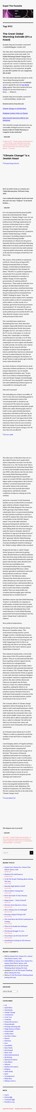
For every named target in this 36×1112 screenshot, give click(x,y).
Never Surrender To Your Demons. (15, 895)
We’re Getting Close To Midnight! (15, 910)
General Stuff (25, 141)
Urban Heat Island (7, 842)
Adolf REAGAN (9, 966)
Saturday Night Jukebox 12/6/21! (14, 886)
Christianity (8, 1010)
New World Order (20, 146)
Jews (31, 141)
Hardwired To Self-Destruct (13, 874)
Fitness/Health (9, 1024)
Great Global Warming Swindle (21, 143)
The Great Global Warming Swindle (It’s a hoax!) (17, 36)
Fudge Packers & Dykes (12, 1029)
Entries (8, 1097)
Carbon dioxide (8, 143)
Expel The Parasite (12, 6)
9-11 (5, 1005)
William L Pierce (10, 1081)
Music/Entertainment (11, 1055)
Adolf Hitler (8, 1008)
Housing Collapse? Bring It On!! (14, 914)
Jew (4, 146)
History (7, 1038)
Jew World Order (10, 146)
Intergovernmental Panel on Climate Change (15, 144)
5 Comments (17, 842)
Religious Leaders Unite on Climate (15, 113)
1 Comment (11, 148)
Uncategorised (9, 1076)
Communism (8, 1015)
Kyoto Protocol (19, 841)
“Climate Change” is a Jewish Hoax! (16, 157)
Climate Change (17, 141)
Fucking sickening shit (12, 1026)
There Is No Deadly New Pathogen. (16, 926)
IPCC (29, 144)
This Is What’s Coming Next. (14, 891)
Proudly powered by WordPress (23, 1108)
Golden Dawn (8, 1034)
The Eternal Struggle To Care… (14, 931)
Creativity (7, 1019)
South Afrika (8, 1071)
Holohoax (7, 1041)
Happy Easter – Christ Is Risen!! (15, 900)
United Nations (28, 841)
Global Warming (10, 839)
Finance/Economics (11, 1022)
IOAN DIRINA (8, 961)
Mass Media (8, 1048)
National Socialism (10, 1060)
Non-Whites (8, 1062)
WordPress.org (9, 1102)
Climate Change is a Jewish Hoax (14, 108)
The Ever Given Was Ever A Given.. (15, 905)
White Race (8, 1078)
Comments (9, 1099)
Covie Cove (8, 1017)
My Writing (25, 837)
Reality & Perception (11, 1067)
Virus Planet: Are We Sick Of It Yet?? (16, 936)
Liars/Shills (8, 1045)
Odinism (7, 1064)
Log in (6, 1095)
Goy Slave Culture (10, 1036)
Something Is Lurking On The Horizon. (17, 940)
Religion (7, 1069)
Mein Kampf (8, 1050)
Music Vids (8, 1052)
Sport (6, 1074)
